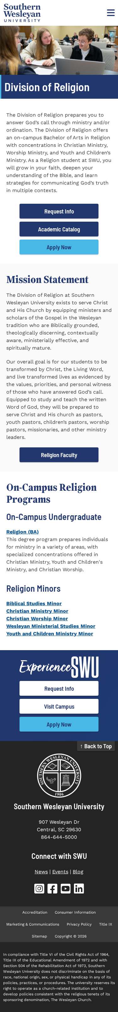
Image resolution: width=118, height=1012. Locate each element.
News (41, 872)
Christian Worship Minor (37, 619)
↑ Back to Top (96, 745)
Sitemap (39, 936)
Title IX (105, 924)
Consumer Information (75, 912)
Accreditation (34, 912)
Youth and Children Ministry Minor (49, 634)
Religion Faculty (59, 454)
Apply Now (59, 247)
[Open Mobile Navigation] (110, 12)
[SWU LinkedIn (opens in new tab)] (79, 890)
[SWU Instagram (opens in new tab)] (39, 890)
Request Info (59, 211)
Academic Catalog (59, 229)
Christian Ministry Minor (37, 611)
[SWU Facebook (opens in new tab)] (52, 890)
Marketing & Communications (32, 924)
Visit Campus (59, 706)
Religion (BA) (22, 532)
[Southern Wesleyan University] (59, 776)
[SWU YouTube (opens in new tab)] (65, 890)
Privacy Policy (79, 924)
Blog (78, 872)
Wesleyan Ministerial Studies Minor (50, 626)
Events (60, 872)
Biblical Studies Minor (34, 603)
